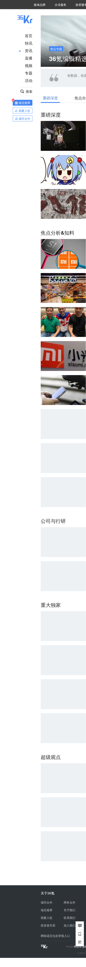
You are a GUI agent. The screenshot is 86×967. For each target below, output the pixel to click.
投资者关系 (48, 925)
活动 (28, 80)
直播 (28, 58)
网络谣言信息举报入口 (55, 936)
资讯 (28, 50)
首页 (28, 35)
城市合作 (46, 902)
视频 (28, 65)
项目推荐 (46, 910)
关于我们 (69, 910)
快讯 (28, 43)
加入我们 (69, 925)
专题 (28, 73)
